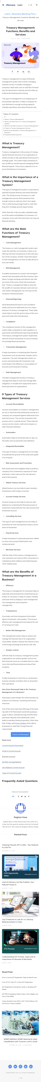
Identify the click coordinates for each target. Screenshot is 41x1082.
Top (21, 1078)
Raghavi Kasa (20, 817)
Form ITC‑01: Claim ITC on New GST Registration (17, 982)
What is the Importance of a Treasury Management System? (20, 122)
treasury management (20, 792)
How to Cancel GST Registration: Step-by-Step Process (19, 977)
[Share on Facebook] (12, 72)
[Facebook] (10, 1066)
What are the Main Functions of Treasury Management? (21, 126)
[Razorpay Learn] (14, 5)
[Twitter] (15, 1066)
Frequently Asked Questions (13, 134)
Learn (7, 14)
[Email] (29, 72)
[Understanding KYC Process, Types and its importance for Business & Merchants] (20, 941)
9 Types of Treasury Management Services (17, 128)
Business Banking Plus (23, 14)
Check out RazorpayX (20, 734)
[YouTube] (25, 1066)
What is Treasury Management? (14, 119)
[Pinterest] (28, 796)
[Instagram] (20, 1066)
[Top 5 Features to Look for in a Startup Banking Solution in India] (20, 904)
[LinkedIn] (23, 72)
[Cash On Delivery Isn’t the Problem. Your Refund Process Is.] (20, 867)
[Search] (35, 5)
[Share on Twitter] (18, 72)
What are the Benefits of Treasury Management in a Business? (20, 131)
